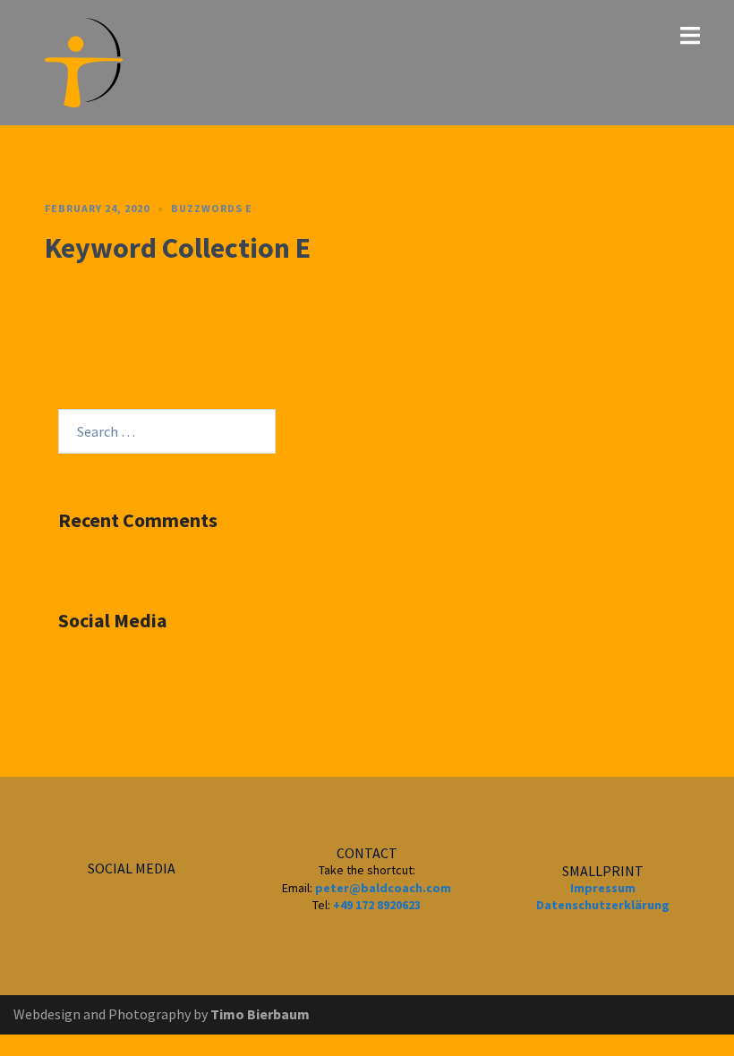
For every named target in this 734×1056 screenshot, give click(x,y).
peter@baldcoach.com (383, 888)
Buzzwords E (211, 208)
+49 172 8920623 (377, 905)
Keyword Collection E (178, 248)
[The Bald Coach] (84, 61)
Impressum (603, 888)
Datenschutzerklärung (603, 905)
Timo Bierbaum (260, 1014)
